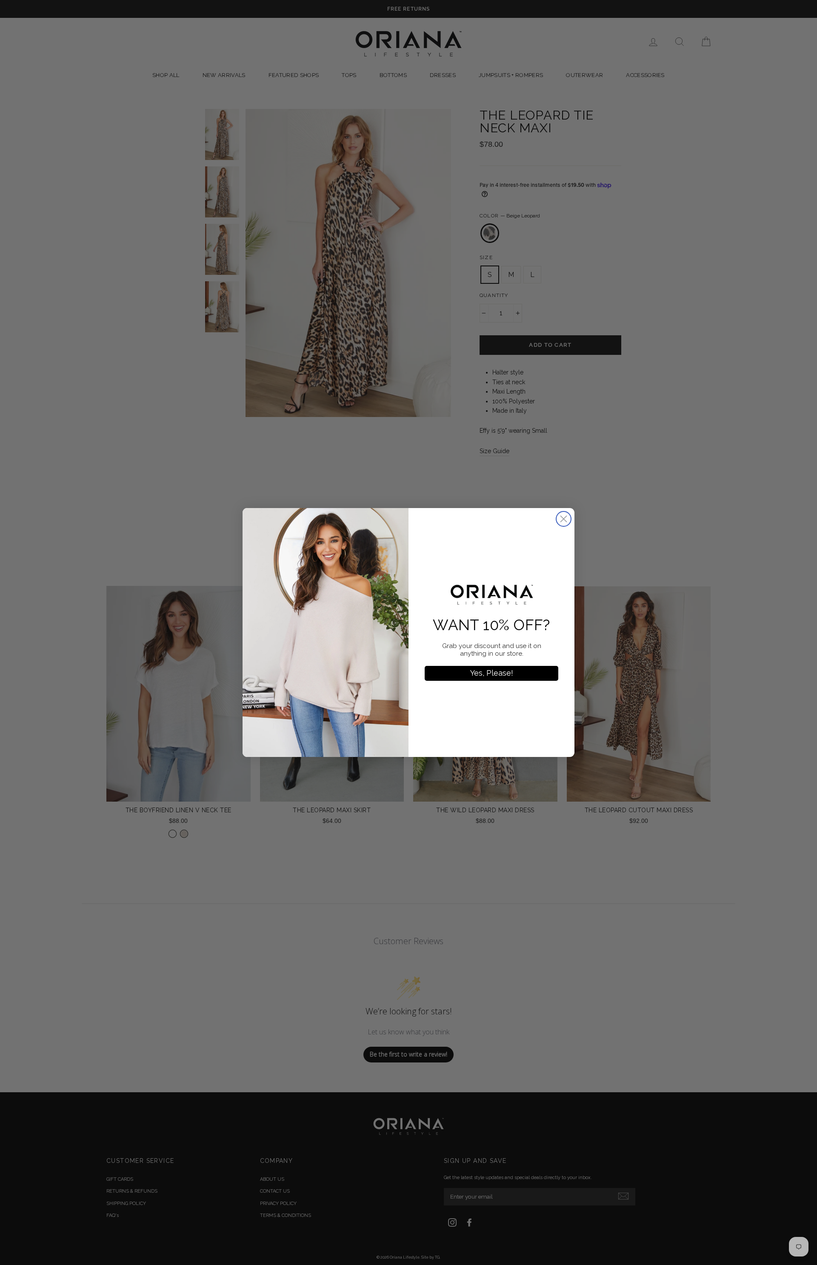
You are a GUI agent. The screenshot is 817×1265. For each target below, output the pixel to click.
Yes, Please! (491, 672)
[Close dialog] (563, 518)
